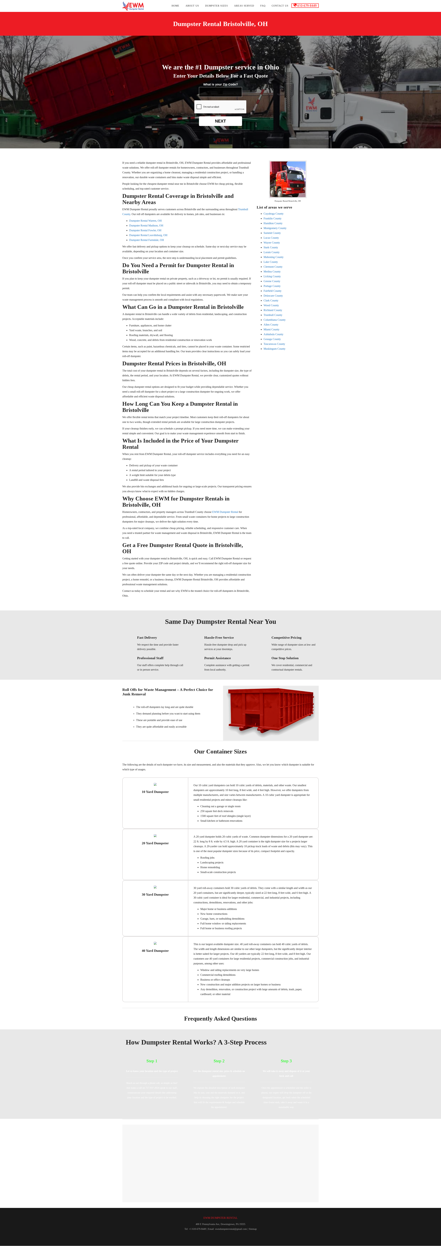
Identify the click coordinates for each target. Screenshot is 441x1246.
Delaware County (273, 295)
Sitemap (253, 1229)
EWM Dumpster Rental (225, 511)
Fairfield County (272, 290)
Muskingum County (274, 348)
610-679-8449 (307, 5)
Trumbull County (273, 314)
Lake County (271, 261)
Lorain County (272, 252)
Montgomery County (275, 228)
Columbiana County (275, 319)
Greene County (272, 281)
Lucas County (271, 237)
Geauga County (272, 339)
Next (220, 121)
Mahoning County (274, 257)
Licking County (272, 276)
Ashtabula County (273, 334)
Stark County (271, 247)
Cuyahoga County (274, 213)
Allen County (271, 324)
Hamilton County (273, 223)
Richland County (273, 310)
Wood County (271, 305)
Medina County (272, 271)
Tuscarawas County (274, 343)
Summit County (272, 232)
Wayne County (272, 242)
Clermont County (273, 266)
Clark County (271, 300)
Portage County (272, 286)
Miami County (271, 329)
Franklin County (272, 218)
